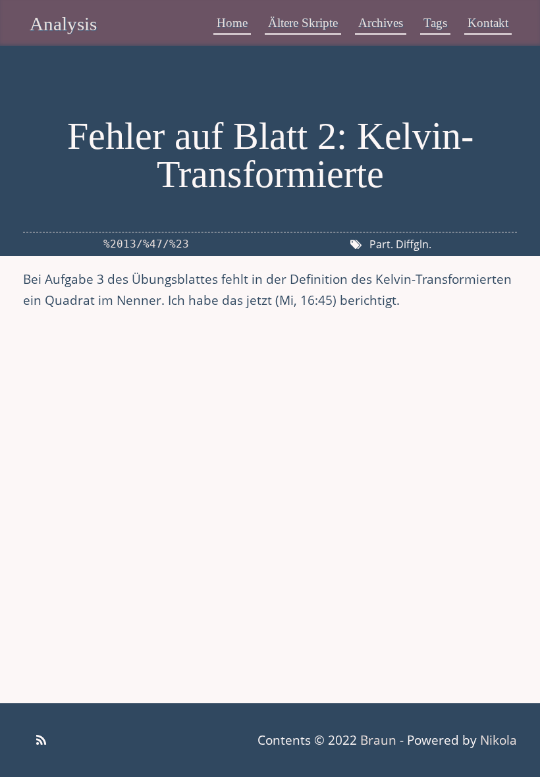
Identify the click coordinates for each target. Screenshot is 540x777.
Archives (380, 23)
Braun (378, 740)
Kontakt (488, 23)
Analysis (63, 23)
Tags (435, 23)
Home (232, 23)
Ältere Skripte (303, 23)
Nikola (498, 740)
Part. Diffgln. (400, 244)
